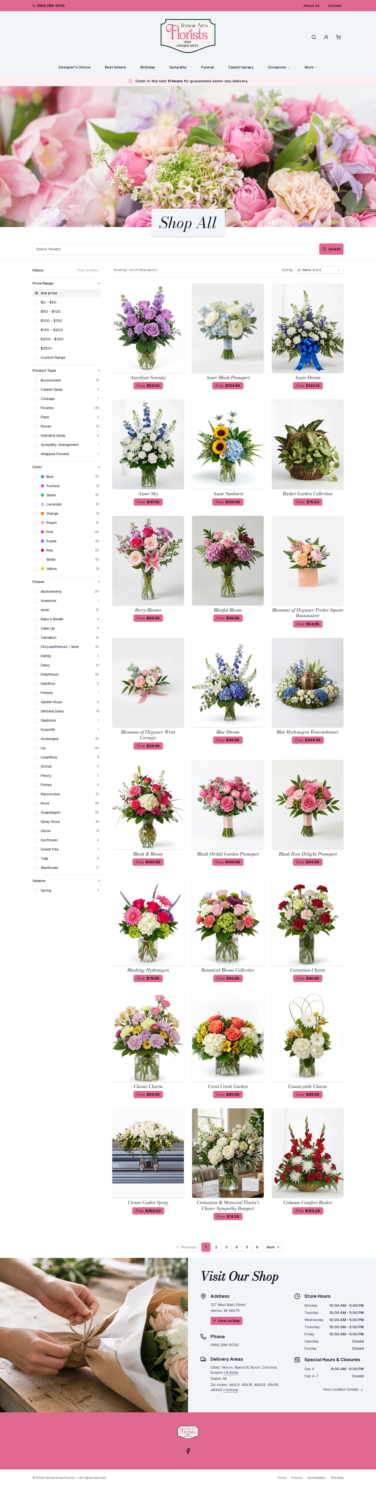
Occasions (277, 67)
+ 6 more (230, 1372)
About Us (311, 5)
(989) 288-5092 (51, 5)
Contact (334, 5)
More (309, 67)
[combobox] (319, 270)
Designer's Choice (75, 67)
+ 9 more (230, 1390)
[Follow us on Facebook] (188, 1451)
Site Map (337, 1478)
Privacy (297, 1478)
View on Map (229, 1321)
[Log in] (326, 37)
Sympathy (178, 67)
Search (334, 249)
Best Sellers (115, 67)
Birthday (147, 67)
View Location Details (341, 1389)
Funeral (207, 67)
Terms (281, 1478)
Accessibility (316, 1478)
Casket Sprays (240, 67)
